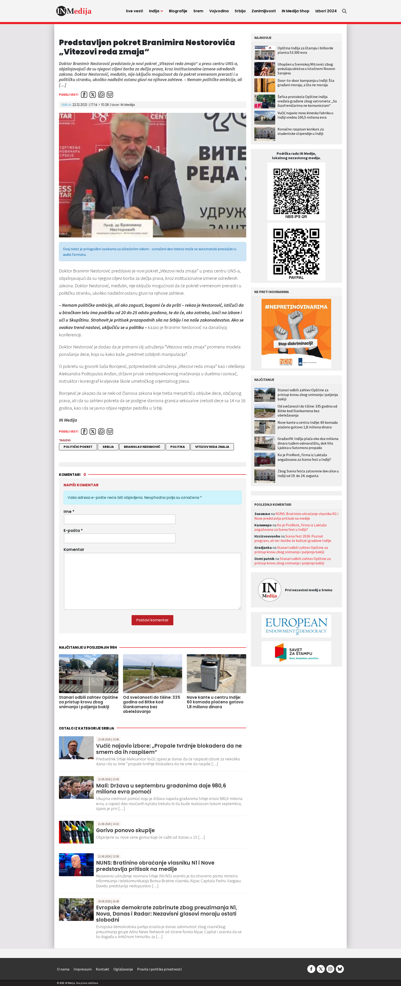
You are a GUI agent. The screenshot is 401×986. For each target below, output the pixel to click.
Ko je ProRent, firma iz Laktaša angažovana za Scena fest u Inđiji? (304, 457)
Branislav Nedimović (142, 447)
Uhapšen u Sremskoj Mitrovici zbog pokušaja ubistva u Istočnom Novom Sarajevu (306, 68)
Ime (69, 511)
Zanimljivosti (264, 11)
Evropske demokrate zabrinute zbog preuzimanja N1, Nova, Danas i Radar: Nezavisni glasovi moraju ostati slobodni (166, 913)
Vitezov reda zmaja (212, 447)
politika (177, 447)
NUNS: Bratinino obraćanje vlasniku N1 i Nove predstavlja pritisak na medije (155, 865)
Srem (198, 11)
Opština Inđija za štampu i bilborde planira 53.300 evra (305, 50)
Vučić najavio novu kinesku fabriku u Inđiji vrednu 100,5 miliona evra (305, 115)
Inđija (154, 11)
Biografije (178, 11)
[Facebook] (311, 968)
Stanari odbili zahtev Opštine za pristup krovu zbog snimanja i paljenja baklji (308, 394)
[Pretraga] (344, 11)
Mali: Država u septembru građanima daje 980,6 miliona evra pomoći (161, 788)
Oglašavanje (123, 969)
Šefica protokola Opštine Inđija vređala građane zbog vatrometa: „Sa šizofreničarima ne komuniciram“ (307, 101)
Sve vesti (134, 11)
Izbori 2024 (326, 11)
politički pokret (78, 447)
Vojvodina (219, 11)
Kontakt (102, 969)
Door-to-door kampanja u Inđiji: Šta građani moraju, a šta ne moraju (306, 82)
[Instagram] (330, 968)
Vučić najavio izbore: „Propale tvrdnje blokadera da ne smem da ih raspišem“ (169, 748)
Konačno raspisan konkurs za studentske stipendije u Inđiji (301, 131)
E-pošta (73, 530)
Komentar (74, 549)
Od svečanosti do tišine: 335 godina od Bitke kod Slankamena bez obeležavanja (307, 410)
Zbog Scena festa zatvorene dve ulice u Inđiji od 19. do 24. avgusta (308, 473)
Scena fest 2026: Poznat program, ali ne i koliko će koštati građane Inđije (292, 538)
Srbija (240, 11)
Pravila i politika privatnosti (159, 969)
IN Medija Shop (295, 11)
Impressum (83, 969)
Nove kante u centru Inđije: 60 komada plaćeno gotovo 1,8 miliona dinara (308, 424)
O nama (63, 969)
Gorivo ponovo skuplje (125, 830)
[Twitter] (321, 968)
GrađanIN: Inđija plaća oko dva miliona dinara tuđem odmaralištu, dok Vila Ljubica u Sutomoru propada (308, 443)
